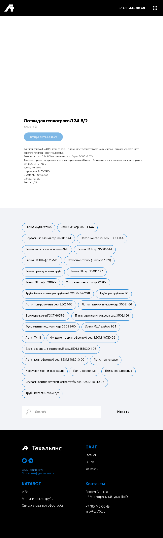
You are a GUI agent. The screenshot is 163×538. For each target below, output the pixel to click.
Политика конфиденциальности (38, 473)
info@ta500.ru (95, 511)
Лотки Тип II (33, 337)
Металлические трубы (37, 498)
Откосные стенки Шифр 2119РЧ (86, 282)
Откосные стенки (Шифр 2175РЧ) (89, 260)
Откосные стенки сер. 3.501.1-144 (102, 238)
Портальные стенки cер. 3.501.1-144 (48, 238)
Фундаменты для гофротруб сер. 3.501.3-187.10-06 (82, 337)
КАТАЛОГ (31, 484)
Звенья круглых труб (38, 227)
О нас (89, 462)
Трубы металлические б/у (42, 393)
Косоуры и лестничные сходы (45, 371)
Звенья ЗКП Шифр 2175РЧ (42, 260)
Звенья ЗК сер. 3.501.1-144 (77, 227)
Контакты (91, 469)
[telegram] (30, 460)
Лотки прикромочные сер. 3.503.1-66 (49, 304)
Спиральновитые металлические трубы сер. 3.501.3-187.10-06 (65, 382)
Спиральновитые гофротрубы (43, 505)
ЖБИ (25, 492)
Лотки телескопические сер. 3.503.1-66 (107, 304)
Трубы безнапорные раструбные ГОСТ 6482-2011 (58, 293)
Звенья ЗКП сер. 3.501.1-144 (95, 249)
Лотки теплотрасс (106, 359)
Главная (90, 455)
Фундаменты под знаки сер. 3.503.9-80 (51, 326)
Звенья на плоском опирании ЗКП (47, 249)
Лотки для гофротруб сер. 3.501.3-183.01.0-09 (55, 359)
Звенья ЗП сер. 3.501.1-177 (87, 271)
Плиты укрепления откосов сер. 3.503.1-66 (102, 315)
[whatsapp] (24, 460)
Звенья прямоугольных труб (43, 271)
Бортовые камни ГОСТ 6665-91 (46, 315)
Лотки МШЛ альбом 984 (100, 326)
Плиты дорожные (84, 371)
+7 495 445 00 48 (97, 506)
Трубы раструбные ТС (114, 293)
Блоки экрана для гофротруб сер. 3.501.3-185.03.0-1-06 (61, 349)
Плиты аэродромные (118, 371)
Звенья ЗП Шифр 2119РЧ (41, 282)
